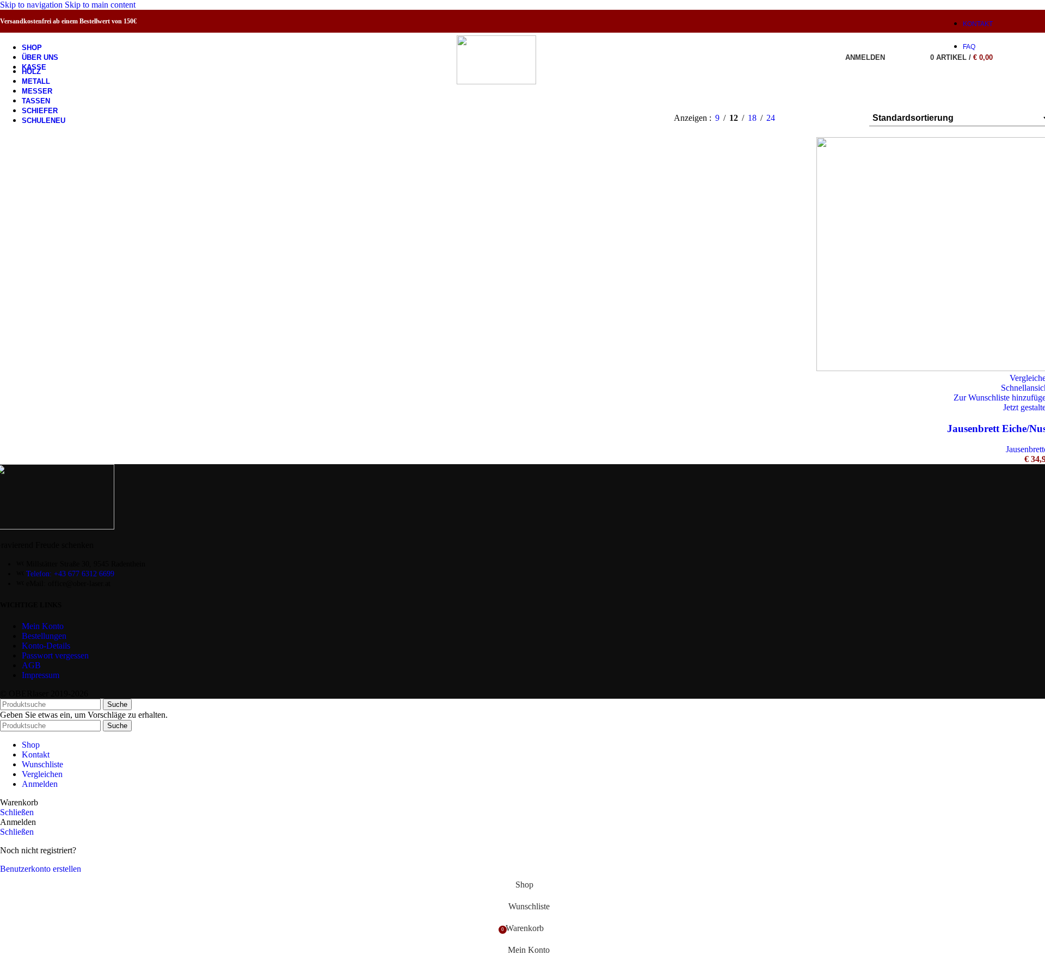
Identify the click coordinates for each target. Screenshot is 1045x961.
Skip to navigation (32, 4)
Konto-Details (46, 645)
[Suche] (895, 57)
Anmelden (40, 783)
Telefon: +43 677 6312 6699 (70, 574)
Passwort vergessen (55, 655)
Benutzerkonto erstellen (40, 868)
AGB (31, 665)
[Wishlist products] (911, 57)
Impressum (40, 675)
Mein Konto (43, 626)
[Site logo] (496, 81)
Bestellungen (44, 635)
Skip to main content (100, 4)
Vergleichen (42, 774)
